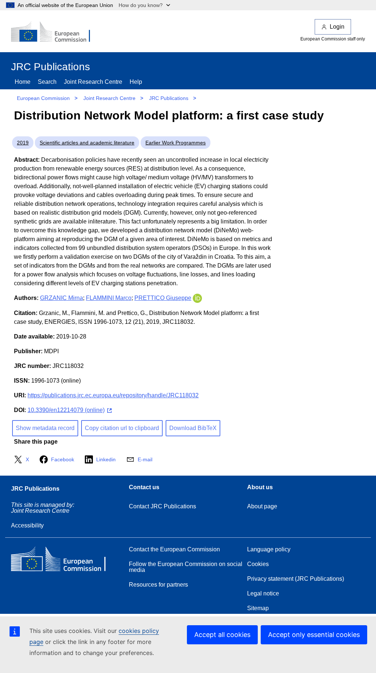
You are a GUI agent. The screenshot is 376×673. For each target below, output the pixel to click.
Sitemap (258, 608)
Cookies (258, 564)
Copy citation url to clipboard (122, 428)
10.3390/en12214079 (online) (66, 410)
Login (337, 27)
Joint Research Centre (93, 82)
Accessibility (27, 525)
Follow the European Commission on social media (185, 567)
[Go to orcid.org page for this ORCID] (197, 298)
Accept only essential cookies (314, 634)
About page (262, 506)
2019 (23, 143)
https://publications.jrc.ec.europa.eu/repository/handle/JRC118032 (113, 395)
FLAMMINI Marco (108, 298)
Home (22, 82)
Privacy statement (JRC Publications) (295, 579)
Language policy (268, 549)
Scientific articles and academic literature (87, 143)
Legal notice (263, 593)
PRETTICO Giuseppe (162, 298)
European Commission (43, 98)
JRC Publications (168, 98)
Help (136, 82)
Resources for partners (158, 584)
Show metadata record (45, 428)
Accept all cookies (222, 634)
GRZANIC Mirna (61, 298)
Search (47, 82)
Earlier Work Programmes (175, 143)
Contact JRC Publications (162, 506)
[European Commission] (55, 32)
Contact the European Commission (174, 549)
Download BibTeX (193, 428)
